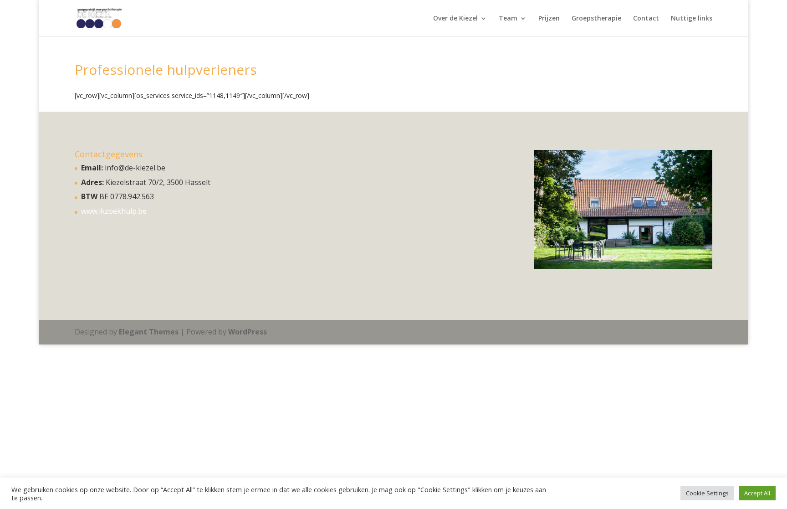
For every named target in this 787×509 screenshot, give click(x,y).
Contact (646, 18)
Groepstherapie (596, 18)
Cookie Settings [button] (707, 493)
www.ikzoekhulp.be (114, 211)
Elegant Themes (149, 332)
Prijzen (549, 18)
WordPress (247, 332)
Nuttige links (691, 18)
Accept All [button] (757, 493)
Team (508, 18)
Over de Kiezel (455, 18)
